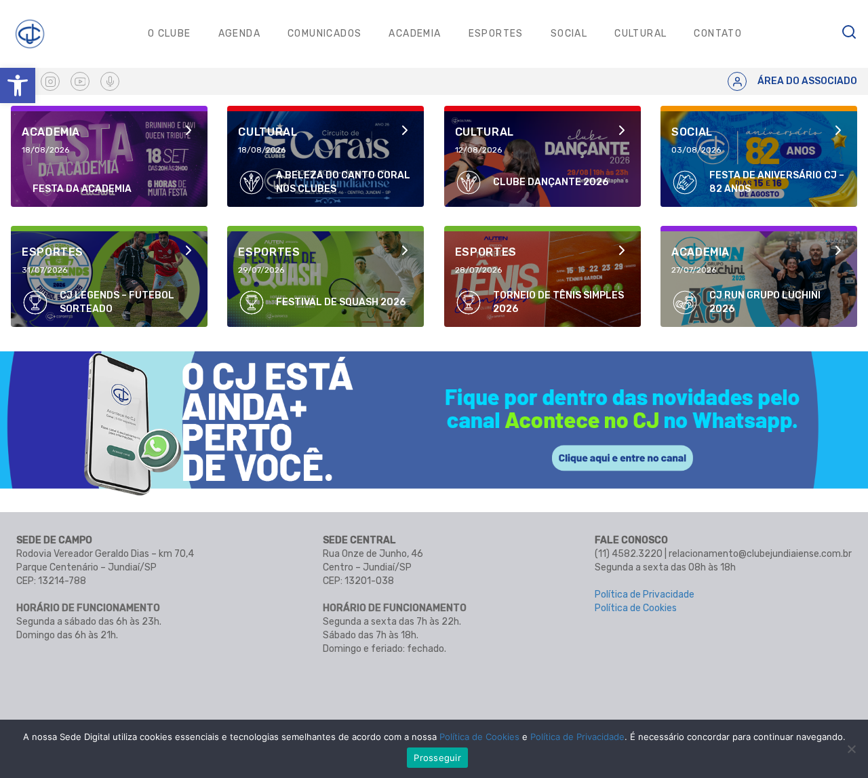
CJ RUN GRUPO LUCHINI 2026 (765, 302)
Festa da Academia (82, 189)
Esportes (496, 33)
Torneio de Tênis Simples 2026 (558, 302)
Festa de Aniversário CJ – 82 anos (776, 182)
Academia (415, 33)
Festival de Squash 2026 (341, 302)
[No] (851, 749)
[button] (17, 85)
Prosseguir (437, 757)
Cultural (640, 33)
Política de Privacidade (644, 594)
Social (569, 33)
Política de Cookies (636, 608)
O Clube (169, 33)
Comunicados (324, 33)
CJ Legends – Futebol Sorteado (117, 302)
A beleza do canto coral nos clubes (343, 182)
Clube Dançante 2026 (550, 182)
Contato (718, 33)
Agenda (239, 33)
